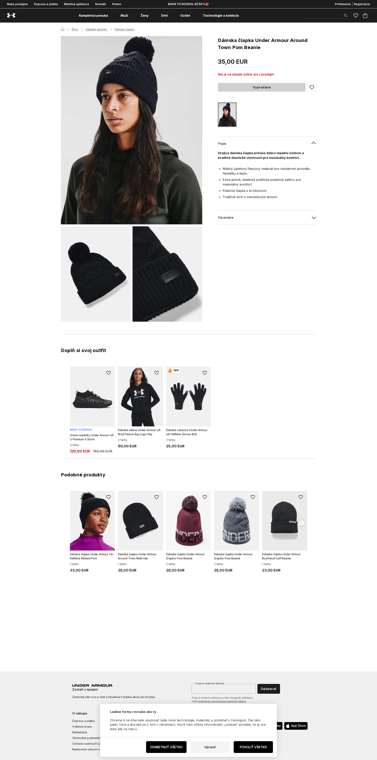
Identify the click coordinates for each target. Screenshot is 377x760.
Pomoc (117, 4)
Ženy (75, 29)
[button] (311, 87)
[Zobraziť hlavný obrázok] (131, 130)
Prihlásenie (343, 4)
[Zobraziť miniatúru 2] (167, 274)
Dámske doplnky (96, 29)
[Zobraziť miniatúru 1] (96, 274)
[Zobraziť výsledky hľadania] (345, 15)
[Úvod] (62, 29)
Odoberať (269, 689)
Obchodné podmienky (87, 738)
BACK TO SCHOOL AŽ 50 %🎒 (188, 4)
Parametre (226, 217)
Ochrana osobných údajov (89, 743)
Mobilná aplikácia (76, 4)
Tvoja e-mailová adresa (209, 683)
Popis (222, 143)
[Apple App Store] (296, 726)
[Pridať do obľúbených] (108, 373)
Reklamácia (79, 732)
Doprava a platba (46, 4)
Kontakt (100, 4)
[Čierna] (227, 115)
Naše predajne (17, 4)
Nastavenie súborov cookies (91, 749)
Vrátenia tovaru (82, 726)
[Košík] (365, 15)
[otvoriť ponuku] (111, 15)
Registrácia (362, 4)
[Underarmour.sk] (11, 15)
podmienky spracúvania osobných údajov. (222, 701)
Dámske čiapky (125, 29)
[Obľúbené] (355, 15)
